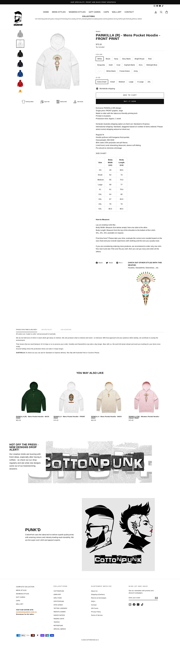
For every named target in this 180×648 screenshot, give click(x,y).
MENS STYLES (59, 12)
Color (99, 54)
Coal (118, 65)
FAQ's (93, 601)
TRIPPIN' (120, 18)
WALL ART (116, 12)
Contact (94, 605)
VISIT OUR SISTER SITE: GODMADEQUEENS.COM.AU (26, 612)
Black (108, 59)
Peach (99, 71)
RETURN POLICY (46, 329)
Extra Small (101, 82)
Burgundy (101, 65)
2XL (149, 82)
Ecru (141, 65)
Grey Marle (126, 59)
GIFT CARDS (95, 12)
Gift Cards (94, 608)
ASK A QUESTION (66, 329)
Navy (116, 59)
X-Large (140, 82)
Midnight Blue (151, 65)
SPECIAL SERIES (137, 18)
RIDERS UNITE (112, 18)
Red (149, 59)
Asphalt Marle (129, 65)
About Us (94, 591)
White (99, 59)
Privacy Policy (96, 612)
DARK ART (47, 18)
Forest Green (125, 71)
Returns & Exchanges (98, 598)
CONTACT (129, 12)
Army (136, 71)
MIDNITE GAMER (93, 18)
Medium (122, 82)
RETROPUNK (127, 18)
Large (131, 82)
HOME (46, 12)
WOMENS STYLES (77, 12)
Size (98, 77)
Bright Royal (139, 59)
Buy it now (130, 101)
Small (112, 82)
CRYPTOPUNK (63, 18)
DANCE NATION (103, 18)
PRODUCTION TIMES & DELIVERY (26, 329)
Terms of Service (97, 615)
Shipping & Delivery (98, 594)
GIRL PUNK (54, 18)
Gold (111, 65)
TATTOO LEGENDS (81, 18)
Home (98, 31)
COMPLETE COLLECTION (25, 587)
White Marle (111, 71)
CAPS (106, 12)
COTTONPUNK (39, 18)
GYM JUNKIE (71, 18)
